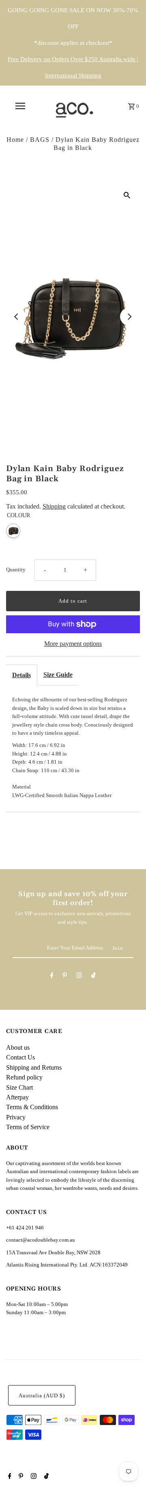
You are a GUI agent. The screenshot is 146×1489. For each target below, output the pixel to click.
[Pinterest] (64, 976)
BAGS (39, 139)
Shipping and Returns (34, 1067)
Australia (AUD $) (42, 1396)
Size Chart (19, 1087)
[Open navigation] (20, 106)
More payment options (73, 643)
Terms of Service (27, 1126)
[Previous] (17, 317)
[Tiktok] (93, 976)
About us (18, 1047)
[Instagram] (79, 976)
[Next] (129, 317)
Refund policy (24, 1077)
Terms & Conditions (32, 1107)
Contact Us (20, 1057)
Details (21, 675)
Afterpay (17, 1097)
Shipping (54, 506)
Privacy (16, 1117)
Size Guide (58, 674)
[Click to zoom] (127, 195)
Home (15, 139)
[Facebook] (52, 976)
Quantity (16, 570)
